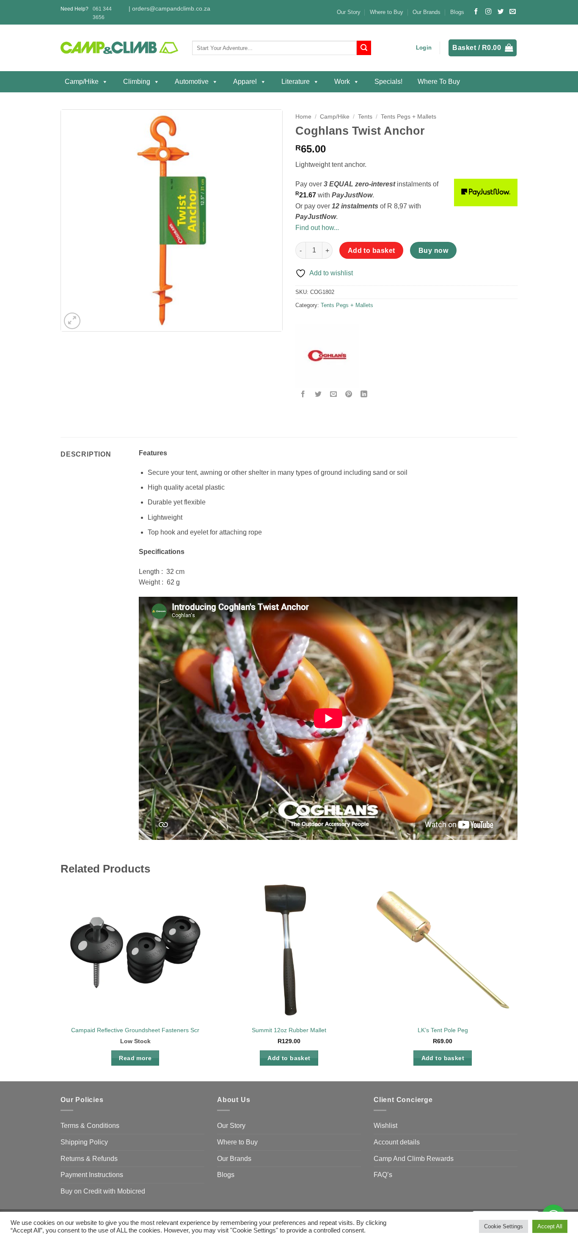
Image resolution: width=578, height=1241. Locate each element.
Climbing (136, 81)
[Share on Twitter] (318, 395)
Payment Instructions (92, 1174)
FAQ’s (383, 1174)
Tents (365, 117)
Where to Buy (386, 12)
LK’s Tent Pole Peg (443, 1030)
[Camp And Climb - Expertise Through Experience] (120, 48)
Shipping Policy (84, 1142)
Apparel (245, 81)
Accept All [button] (549, 1226)
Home (303, 117)
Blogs (457, 12)
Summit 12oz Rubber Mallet (289, 1030)
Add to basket (371, 250)
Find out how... (317, 227)
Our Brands (426, 12)
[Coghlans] (327, 356)
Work (342, 81)
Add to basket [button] (289, 1058)
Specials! (388, 81)
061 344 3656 (102, 13)
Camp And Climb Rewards (414, 1158)
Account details (397, 1142)
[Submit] (364, 48)
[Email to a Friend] (334, 395)
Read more (135, 1058)
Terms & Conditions (90, 1125)
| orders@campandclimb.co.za (169, 9)
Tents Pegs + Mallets (408, 117)
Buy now (433, 250)
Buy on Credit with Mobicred (103, 1191)
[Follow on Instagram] (488, 11)
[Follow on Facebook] (476, 11)
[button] (424, 48)
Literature (295, 81)
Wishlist (385, 1125)
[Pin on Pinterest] (349, 395)
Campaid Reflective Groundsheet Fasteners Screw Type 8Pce (154, 1030)
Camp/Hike (82, 81)
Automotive (192, 81)
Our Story (349, 12)
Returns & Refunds (89, 1158)
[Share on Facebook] (303, 395)
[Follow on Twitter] (501, 11)
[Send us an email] (512, 11)
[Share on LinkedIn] (364, 395)
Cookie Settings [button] (503, 1226)
